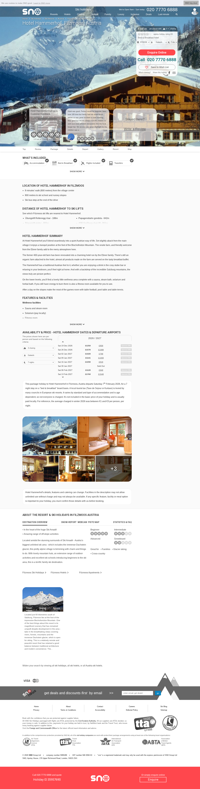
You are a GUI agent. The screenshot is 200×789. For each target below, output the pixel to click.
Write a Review (135, 129)
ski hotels (74, 665)
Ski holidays (83, 9)
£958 (101, 346)
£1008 (101, 358)
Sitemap (164, 710)
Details (70, 149)
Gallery (100, 149)
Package (54, 149)
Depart (85, 149)
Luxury (121, 14)
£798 (101, 354)
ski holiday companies (85, 735)
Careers (132, 706)
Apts (89, 572)
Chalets (80, 14)
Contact (100, 706)
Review (38, 149)
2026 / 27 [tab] (94, 338)
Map (130, 149)
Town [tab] (29, 608)
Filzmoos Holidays (33, 572)
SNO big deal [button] (191, 3)
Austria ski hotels (94, 665)
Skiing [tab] (42, 608)
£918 (101, 362)
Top (24, 149)
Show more (76, 228)
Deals (149, 14)
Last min (163, 14)
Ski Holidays (36, 19)
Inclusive (135, 14)
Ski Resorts (49, 19)
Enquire (153, 779)
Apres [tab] (56, 608)
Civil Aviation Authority (87, 721)
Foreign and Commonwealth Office (43, 728)
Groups (94, 14)
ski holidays (60, 665)
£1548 (101, 374)
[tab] (34, 522)
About (68, 706)
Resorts (54, 14)
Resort (116, 149)
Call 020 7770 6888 (157, 59)
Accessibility (100, 710)
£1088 (101, 350)
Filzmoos (71, 19)
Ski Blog (163, 706)
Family (108, 14)
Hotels (67, 14)
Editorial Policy (132, 710)
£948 (101, 370)
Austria (61, 19)
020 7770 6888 (44, 775)
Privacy (36, 710)
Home (25, 19)
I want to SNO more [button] (41, 3)
